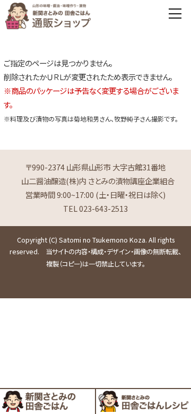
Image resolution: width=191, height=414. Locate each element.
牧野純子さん (132, 118)
